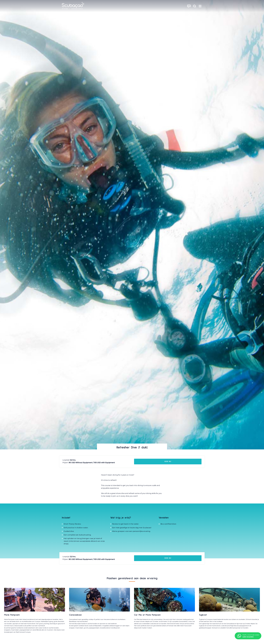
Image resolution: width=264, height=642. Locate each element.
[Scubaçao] (73, 6)
